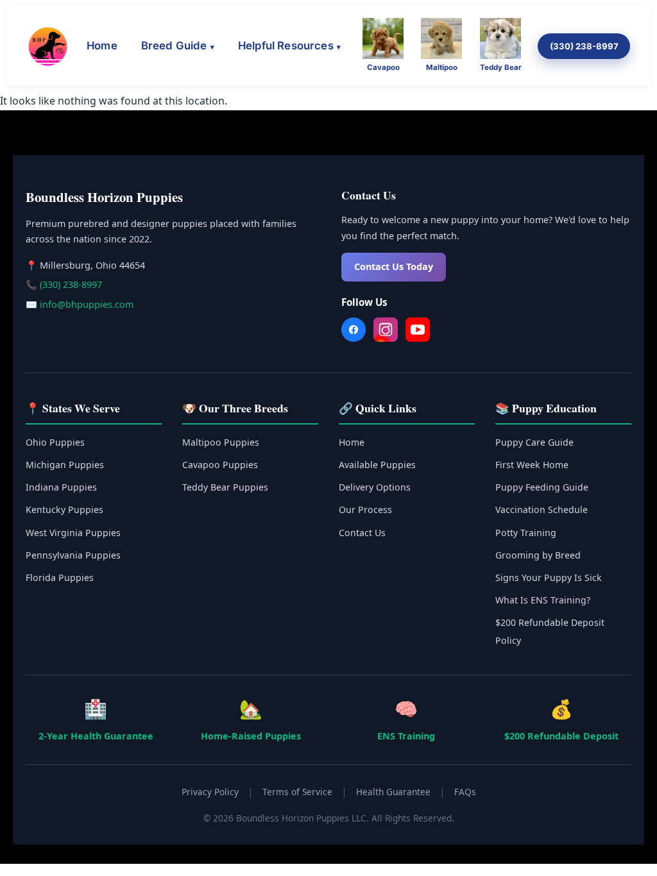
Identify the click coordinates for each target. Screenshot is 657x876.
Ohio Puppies (55, 442)
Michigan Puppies (65, 465)
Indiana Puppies (61, 487)
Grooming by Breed (538, 555)
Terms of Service (297, 792)
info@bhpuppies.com (86, 304)
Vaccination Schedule (541, 509)
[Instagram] (385, 332)
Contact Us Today (393, 266)
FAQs (465, 792)
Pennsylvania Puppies (73, 555)
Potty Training (525, 532)
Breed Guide (174, 45)
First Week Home (531, 465)
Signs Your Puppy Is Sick (548, 577)
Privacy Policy (210, 792)
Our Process (365, 509)
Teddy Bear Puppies (225, 487)
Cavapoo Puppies (220, 465)
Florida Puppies (60, 577)
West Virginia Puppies (73, 532)
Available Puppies (377, 465)
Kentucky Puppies (64, 509)
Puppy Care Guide (534, 442)
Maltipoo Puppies (220, 442)
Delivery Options (375, 487)
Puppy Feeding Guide (541, 487)
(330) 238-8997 (584, 46)
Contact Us (362, 532)
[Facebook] (353, 332)
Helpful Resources (286, 45)
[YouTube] (417, 332)
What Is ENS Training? (542, 600)
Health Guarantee (393, 792)
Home (102, 45)
